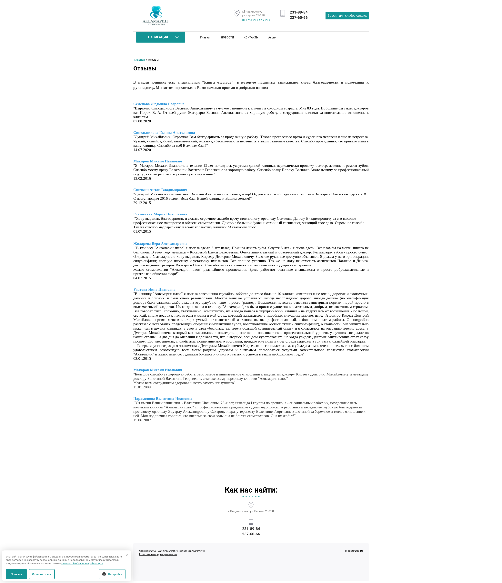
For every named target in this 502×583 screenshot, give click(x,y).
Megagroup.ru (354, 550)
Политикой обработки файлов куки (82, 563)
